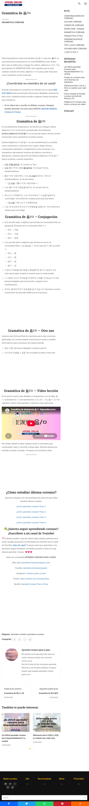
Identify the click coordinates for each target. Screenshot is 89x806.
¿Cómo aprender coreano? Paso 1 (31, 506)
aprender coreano (19, 634)
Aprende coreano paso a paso (36, 649)
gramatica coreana (35, 634)
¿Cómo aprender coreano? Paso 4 (31, 522)
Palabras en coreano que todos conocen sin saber (75, 103)
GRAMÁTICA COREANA (13, 22)
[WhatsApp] (44, 803)
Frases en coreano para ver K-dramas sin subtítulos (74, 79)
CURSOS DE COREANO (74, 25)
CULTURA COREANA (73, 22)
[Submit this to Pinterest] (62, 803)
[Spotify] (12, 787)
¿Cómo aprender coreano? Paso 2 (31, 512)
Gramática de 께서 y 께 (14, 693)
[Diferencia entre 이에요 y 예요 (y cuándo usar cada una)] (47, 722)
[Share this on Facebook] (9, 803)
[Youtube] (5, 784)
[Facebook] (14, 639)
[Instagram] (15, 784)
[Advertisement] (19, 41)
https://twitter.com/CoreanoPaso (34, 579)
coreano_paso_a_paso (36, 573)
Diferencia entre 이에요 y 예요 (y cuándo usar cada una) (75, 87)
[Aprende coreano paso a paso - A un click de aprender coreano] (13, 3)
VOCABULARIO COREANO (75, 48)
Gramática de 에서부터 (48, 693)
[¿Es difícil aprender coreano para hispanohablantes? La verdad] (15, 722)
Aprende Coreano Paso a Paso (34, 584)
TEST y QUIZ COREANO (74, 45)
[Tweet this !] (27, 803)
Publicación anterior (13, 689)
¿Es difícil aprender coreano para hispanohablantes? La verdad (14, 738)
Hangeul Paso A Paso (73, 36)
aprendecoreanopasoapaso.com (35, 562)
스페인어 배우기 (71, 52)
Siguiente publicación (49, 689)
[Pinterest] (25, 639)
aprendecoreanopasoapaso (35, 568)
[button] (30, 748)
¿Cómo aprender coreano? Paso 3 (31, 517)
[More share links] (80, 803)
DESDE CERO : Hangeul (74, 29)
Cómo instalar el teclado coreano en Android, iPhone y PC (74, 96)
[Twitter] (19, 639)
